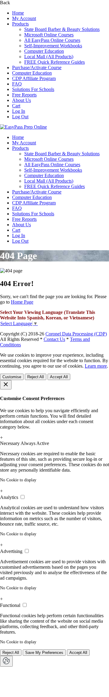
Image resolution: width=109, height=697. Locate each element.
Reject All (35, 377)
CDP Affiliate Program (34, 78)
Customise (11, 377)
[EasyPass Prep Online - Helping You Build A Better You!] (23, 127)
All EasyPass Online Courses (52, 40)
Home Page (22, 302)
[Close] (6, 384)
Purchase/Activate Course (36, 67)
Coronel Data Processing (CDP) (76, 333)
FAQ (17, 83)
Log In (18, 111)
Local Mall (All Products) (48, 56)
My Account (24, 18)
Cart (16, 105)
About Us (21, 100)
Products (20, 23)
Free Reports (24, 94)
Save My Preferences (44, 652)
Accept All (59, 377)
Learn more (96, 366)
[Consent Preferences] (6, 661)
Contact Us (54, 339)
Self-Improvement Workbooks (53, 45)
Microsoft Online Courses (49, 34)
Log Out (20, 116)
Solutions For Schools (33, 89)
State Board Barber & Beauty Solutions (62, 29)
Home (18, 12)
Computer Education (44, 51)
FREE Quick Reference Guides (54, 62)
